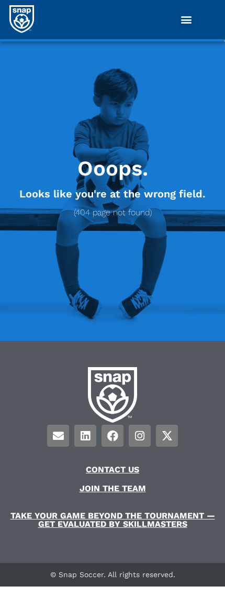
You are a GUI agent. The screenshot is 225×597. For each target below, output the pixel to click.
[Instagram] (140, 436)
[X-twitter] (167, 436)
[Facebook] (112, 436)
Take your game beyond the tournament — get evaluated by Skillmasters (112, 520)
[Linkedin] (85, 436)
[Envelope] (58, 436)
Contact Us (112, 469)
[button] (186, 19)
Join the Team (113, 488)
